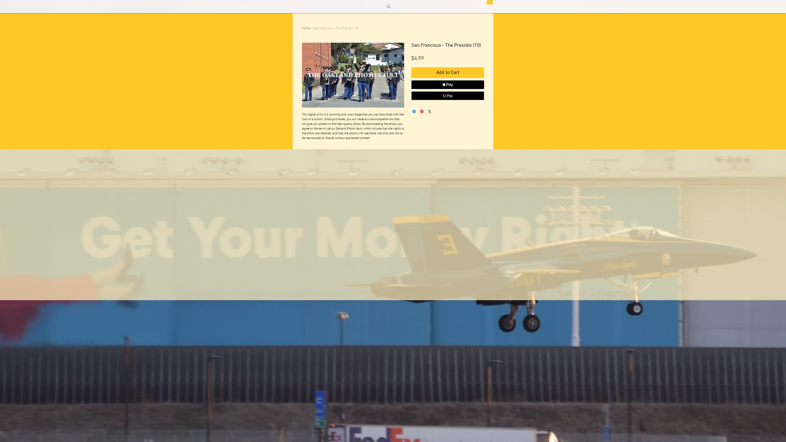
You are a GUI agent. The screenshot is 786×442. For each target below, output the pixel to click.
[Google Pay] (447, 95)
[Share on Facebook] (414, 111)
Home (306, 28)
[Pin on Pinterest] (421, 111)
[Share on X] (429, 111)
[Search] (388, 6)
